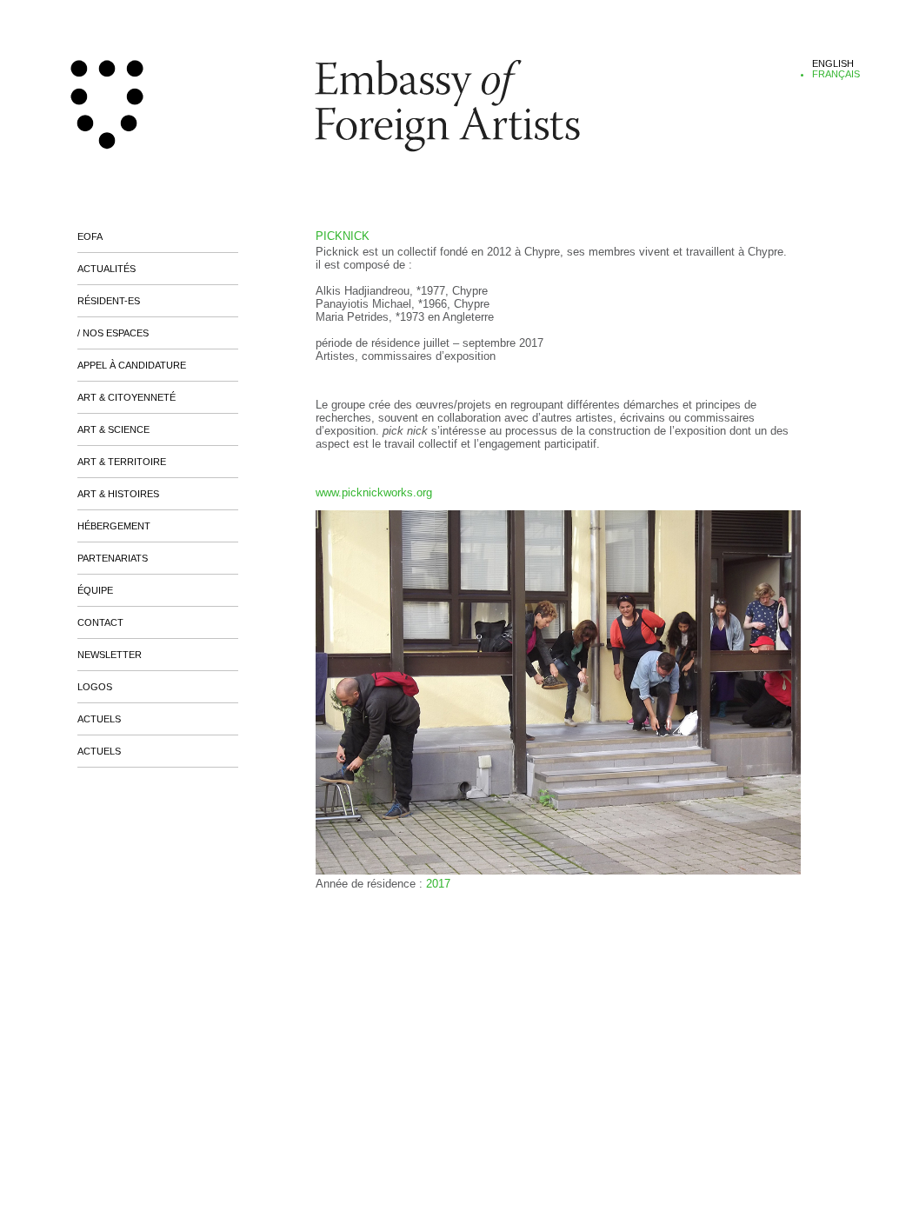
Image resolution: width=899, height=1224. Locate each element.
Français (836, 74)
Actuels (99, 719)
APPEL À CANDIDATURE (131, 365)
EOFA (90, 236)
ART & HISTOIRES (118, 494)
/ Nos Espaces (113, 333)
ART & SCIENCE (113, 429)
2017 (438, 883)
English (833, 63)
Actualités (106, 268)
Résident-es (108, 301)
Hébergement (113, 526)
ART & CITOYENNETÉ (126, 397)
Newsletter (109, 654)
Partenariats (112, 558)
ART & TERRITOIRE (121, 461)
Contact (100, 622)
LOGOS (94, 687)
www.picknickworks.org (374, 492)
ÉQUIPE (95, 590)
